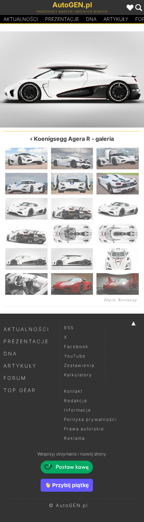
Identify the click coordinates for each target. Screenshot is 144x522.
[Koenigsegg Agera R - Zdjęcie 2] (72, 158)
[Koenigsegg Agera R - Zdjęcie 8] (72, 209)
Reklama (74, 438)
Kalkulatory (78, 374)
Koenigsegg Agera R (62, 138)
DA (91, 19)
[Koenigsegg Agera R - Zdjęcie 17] (72, 284)
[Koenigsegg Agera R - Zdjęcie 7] (26, 209)
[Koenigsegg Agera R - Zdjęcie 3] (117, 158)
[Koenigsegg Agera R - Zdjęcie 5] (72, 183)
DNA (10, 353)
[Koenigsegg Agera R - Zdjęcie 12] (117, 234)
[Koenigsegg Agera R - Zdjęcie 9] (117, 209)
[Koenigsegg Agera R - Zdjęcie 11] (72, 234)
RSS (69, 327)
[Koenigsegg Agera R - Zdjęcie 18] (117, 284)
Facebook (76, 346)
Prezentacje (62, 19)
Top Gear (19, 390)
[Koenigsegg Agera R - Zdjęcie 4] (26, 183)
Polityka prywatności (90, 419)
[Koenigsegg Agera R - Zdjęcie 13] (36, 79)
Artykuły (115, 19)
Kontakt (73, 391)
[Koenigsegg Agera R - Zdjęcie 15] (108, 79)
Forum (15, 378)
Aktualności (20, 19)
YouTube (75, 356)
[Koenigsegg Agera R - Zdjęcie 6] (117, 183)
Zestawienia (79, 365)
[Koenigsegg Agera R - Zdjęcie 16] (26, 284)
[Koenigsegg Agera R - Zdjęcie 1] (26, 158)
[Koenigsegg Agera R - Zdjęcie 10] (26, 234)
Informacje (77, 410)
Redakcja (75, 400)
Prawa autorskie (84, 428)
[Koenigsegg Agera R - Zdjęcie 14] (72, 259)
